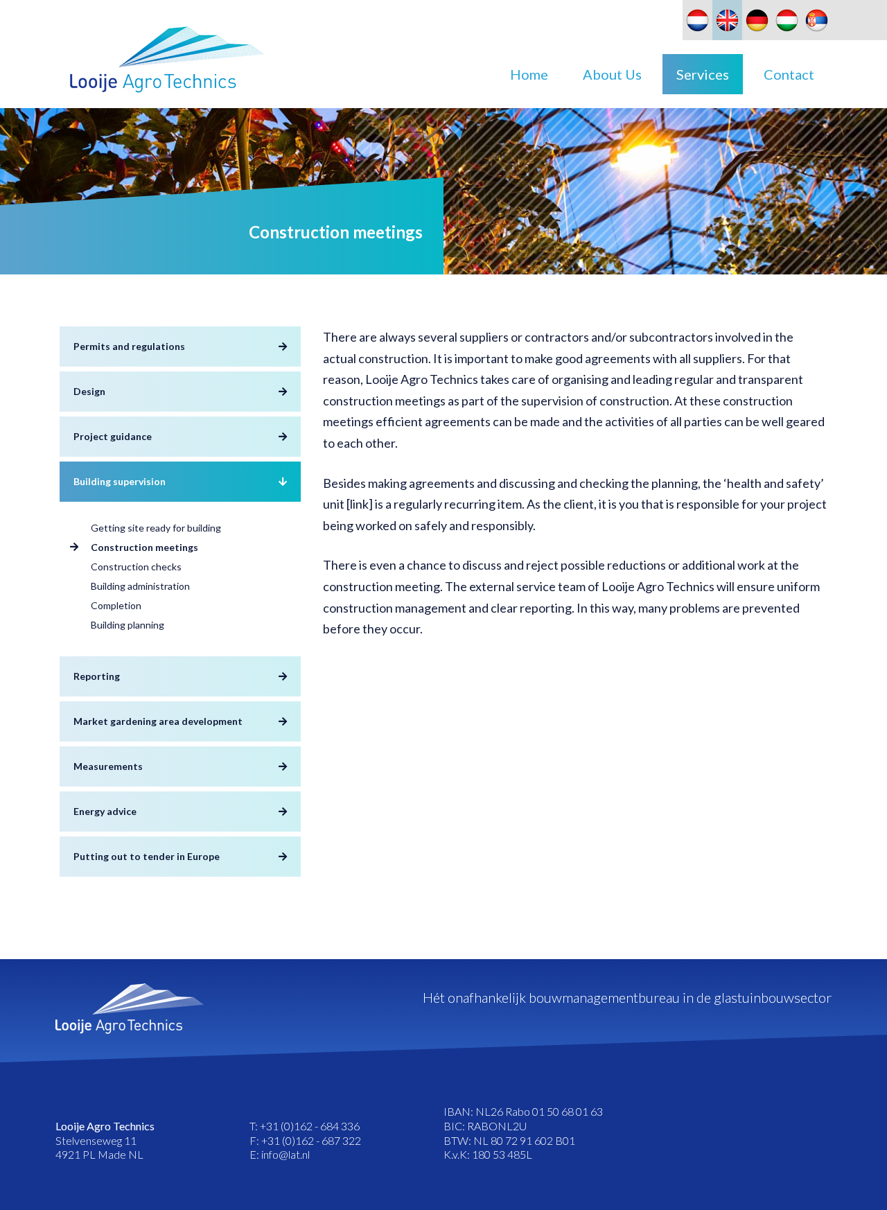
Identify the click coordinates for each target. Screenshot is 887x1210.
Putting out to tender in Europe (146, 856)
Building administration (140, 586)
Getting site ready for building (156, 528)
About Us (612, 74)
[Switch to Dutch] (697, 20)
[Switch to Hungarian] (787, 20)
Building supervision (119, 481)
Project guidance (112, 436)
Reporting (96, 676)
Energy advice (105, 811)
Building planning (127, 625)
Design (89, 391)
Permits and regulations (129, 346)
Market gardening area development (158, 721)
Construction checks (136, 566)
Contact (789, 74)
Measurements (108, 766)
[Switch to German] (757, 20)
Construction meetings (144, 547)
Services (702, 74)
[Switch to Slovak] (817, 20)
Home (529, 74)
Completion (116, 605)
